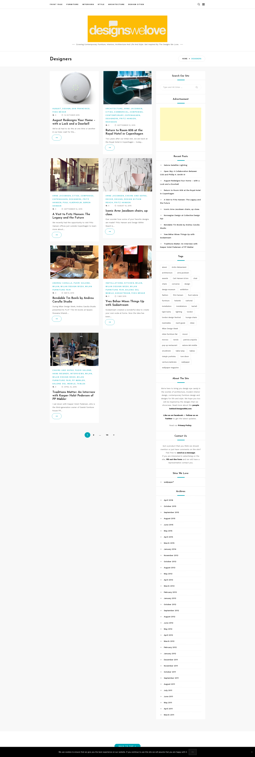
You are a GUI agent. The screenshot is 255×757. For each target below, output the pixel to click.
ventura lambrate (169, 362)
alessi (164, 267)
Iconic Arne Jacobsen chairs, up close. (181, 209)
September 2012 (171, 610)
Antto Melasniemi (179, 267)
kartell (194, 306)
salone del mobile (189, 345)
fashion (165, 295)
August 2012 (169, 617)
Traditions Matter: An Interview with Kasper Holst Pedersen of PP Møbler (73, 396)
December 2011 (171, 660)
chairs (164, 284)
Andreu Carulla (62, 283)
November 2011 (171, 666)
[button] (199, 4)
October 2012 (170, 604)
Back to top (126, 746)
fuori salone (193, 295)
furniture (165, 301)
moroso (165, 340)
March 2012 (169, 641)
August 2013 (169, 568)
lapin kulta (166, 312)
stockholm (166, 351)
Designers (112, 119)
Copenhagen (132, 115)
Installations (114, 283)
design (187, 284)
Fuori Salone (82, 283)
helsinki (177, 301)
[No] (251, 752)
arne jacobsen (183, 273)
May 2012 (168, 629)
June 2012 (168, 623)
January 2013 (170, 598)
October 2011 (170, 672)
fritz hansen (178, 295)
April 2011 (168, 709)
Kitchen (129, 283)
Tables (81, 384)
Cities (109, 112)
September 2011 (171, 678)
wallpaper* (169, 482)
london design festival (171, 317)
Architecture (114, 109)
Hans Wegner (60, 374)
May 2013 (168, 574)
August (56, 109)
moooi (185, 334)
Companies (136, 112)
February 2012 (170, 647)
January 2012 (170, 653)
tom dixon (184, 356)
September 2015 (171, 512)
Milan (55, 286)
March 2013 (169, 586)
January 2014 (170, 549)
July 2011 (168, 690)
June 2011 (168, 696)
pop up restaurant (169, 345)
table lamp (180, 351)
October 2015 (170, 506)
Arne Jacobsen (133, 109)
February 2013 (170, 592)
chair (195, 278)
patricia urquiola (190, 340)
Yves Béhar (59, 112)
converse (176, 284)
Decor (109, 199)
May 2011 (168, 702)
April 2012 (168, 635)
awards (165, 278)
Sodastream (122, 293)
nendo (175, 340)
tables (192, 351)
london (190, 312)
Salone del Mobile (64, 384)
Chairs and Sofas (136, 196)
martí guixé (180, 323)
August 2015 (169, 518)
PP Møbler (78, 380)
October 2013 (170, 561)
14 (107, 435)
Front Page (56, 4)
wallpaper (185, 362)
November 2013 (171, 555)
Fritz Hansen (127, 119)
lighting (179, 312)
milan (192, 323)
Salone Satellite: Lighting (175, 165)
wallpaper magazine (170, 368)
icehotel (189, 301)
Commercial (121, 112)
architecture (167, 273)
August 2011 (169, 684)
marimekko (166, 323)
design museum (168, 289)
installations (181, 306)
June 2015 (168, 525)
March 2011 (169, 715)
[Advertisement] (180, 124)
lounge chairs (191, 317)
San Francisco (81, 109)
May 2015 (168, 531)
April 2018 (168, 500)
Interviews (77, 374)
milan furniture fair (170, 334)
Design (66, 109)
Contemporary (115, 115)
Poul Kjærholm (72, 202)
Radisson (111, 122)
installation (166, 306)
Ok (193, 752)
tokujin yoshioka (169, 356)
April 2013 (168, 580)
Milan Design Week (72, 286)
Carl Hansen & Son (180, 278)
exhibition (184, 289)
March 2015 (169, 543)
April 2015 (168, 537)
